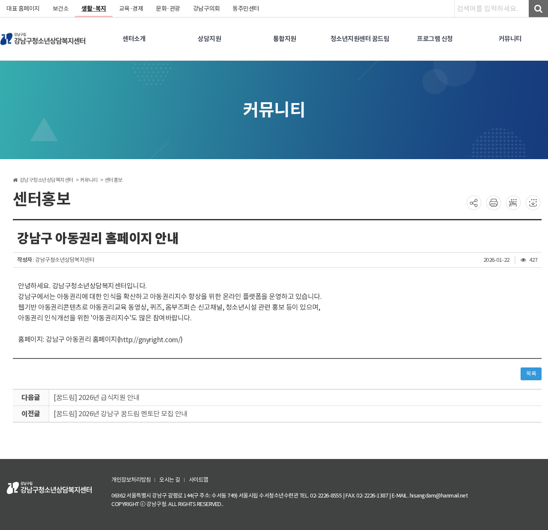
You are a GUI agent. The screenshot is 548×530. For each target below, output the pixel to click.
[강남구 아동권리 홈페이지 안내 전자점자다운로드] (533, 202)
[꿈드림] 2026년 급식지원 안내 (97, 397)
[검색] (538, 8)
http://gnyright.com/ (149, 339)
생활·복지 (93, 8)
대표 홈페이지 (23, 8)
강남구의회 (206, 8)
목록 (531, 373)
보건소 (61, 8)
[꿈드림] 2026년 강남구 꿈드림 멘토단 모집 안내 (121, 413)
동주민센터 (245, 8)
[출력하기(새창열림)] (493, 202)
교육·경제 (131, 8)
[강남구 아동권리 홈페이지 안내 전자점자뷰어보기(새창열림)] (513, 202)
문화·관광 (168, 8)
